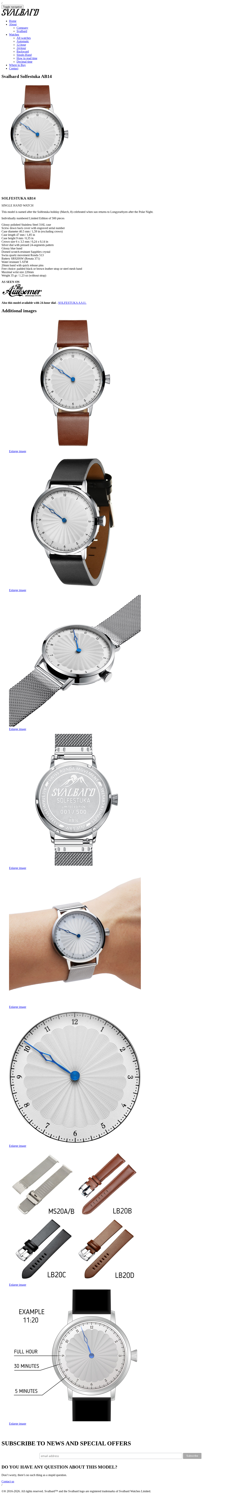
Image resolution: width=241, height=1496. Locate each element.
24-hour (21, 48)
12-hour (21, 44)
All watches (24, 38)
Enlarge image (17, 451)
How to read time (27, 58)
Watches (14, 34)
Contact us (8, 1481)
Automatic (23, 41)
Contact (13, 68)
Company (22, 27)
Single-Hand (24, 54)
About (13, 24)
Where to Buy (17, 65)
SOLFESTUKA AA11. (72, 302)
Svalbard (22, 31)
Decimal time (24, 61)
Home (12, 21)
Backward (23, 51)
